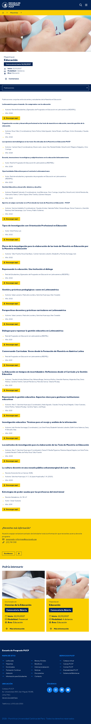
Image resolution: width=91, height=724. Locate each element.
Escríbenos (8, 553)
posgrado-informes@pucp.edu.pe (21, 539)
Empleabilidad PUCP (70, 670)
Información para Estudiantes (16, 676)
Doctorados (10, 667)
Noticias (38, 670)
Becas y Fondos (40, 661)
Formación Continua (13, 670)
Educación (11, 60)
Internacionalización (42, 667)
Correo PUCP (68, 667)
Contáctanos (14, 79)
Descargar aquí (12, 118)
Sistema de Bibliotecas (71, 673)
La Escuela (10, 661)
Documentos (39, 673)
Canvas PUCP (68, 664)
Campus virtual (68, 661)
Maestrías (14, 13)
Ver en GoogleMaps (10, 698)
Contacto (38, 676)
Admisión (9, 673)
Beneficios (38, 664)
